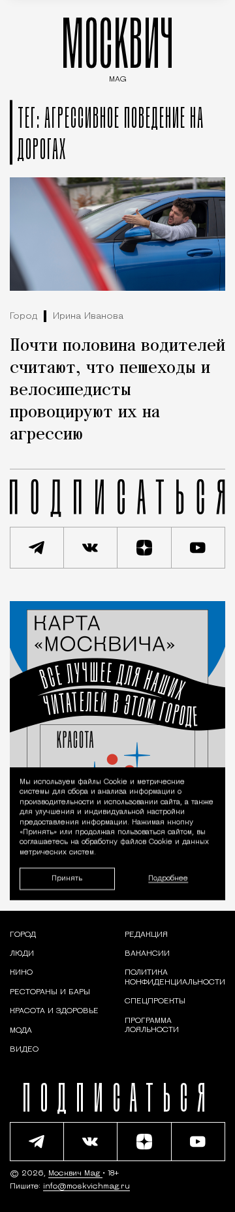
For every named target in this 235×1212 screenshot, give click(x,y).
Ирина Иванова (88, 316)
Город (23, 316)
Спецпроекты (155, 1001)
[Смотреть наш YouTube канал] (199, 548)
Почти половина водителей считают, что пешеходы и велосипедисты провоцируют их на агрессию (117, 390)
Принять (67, 878)
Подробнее (168, 878)
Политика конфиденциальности (175, 977)
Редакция (146, 935)
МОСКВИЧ (117, 46)
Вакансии (147, 954)
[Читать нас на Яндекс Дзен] (145, 548)
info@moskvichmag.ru (86, 1186)
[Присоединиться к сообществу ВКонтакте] (91, 548)
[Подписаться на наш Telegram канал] (37, 548)
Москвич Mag (75, 1173)
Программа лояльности (152, 1025)
